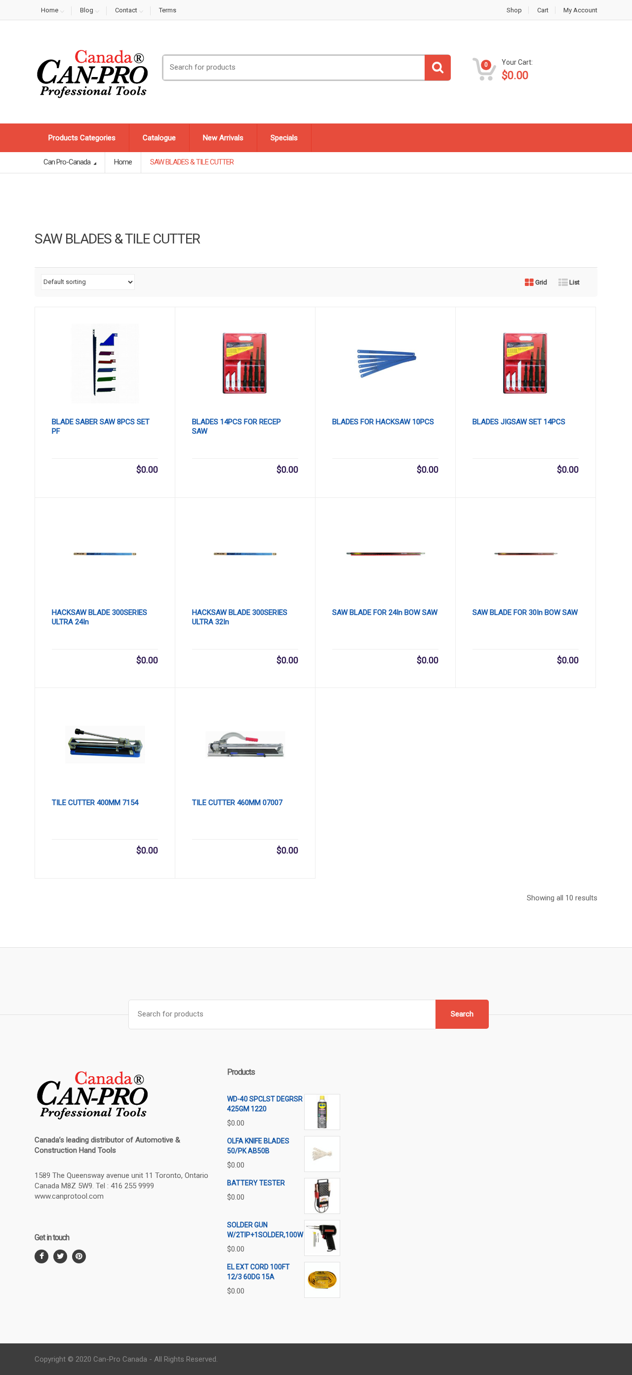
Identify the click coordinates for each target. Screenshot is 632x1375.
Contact (126, 10)
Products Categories (82, 137)
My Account (580, 10)
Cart (543, 10)
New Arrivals (223, 137)
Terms (167, 10)
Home (49, 10)
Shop (514, 10)
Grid (540, 282)
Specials (284, 137)
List (574, 282)
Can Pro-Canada (67, 162)
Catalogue (159, 137)
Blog (86, 10)
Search (462, 1014)
